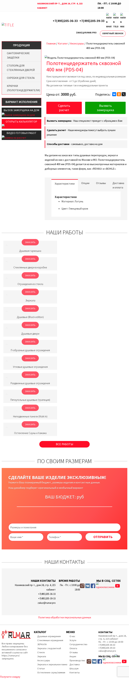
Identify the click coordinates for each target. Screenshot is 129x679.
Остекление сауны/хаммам (51, 672)
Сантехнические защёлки (18, 55)
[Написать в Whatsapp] (109, 21)
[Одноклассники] (119, 94)
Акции (73, 656)
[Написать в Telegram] (116, 21)
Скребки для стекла (21, 77)
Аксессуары (77, 43)
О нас (72, 636)
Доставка (75, 664)
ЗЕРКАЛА (42, 644)
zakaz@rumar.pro (86, 32)
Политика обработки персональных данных (64, 617)
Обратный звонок (112, 33)
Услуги (73, 640)
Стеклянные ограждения (50, 640)
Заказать (30, 242)
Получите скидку (10, 676)
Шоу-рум (74, 668)
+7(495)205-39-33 (91, 21)
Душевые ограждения (49, 636)
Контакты (75, 672)
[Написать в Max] (123, 21)
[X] (124, 94)
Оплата (73, 648)
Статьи (41, 668)
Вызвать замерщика (105, 107)
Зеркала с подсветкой (49, 648)
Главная (51, 43)
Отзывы (74, 652)
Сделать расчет (64, 107)
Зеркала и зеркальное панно (52, 664)
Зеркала (41, 656)
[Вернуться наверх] (121, 661)
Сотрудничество (78, 644)
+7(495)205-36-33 (65, 21)
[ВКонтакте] (114, 94)
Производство (77, 660)
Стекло (41, 652)
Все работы (64, 444)
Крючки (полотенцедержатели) (23, 88)
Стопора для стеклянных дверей (21, 68)
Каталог (63, 43)
